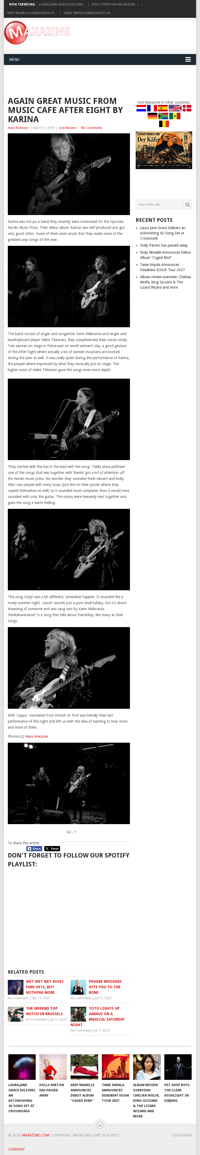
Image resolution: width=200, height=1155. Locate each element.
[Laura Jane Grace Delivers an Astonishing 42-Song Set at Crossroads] (22, 1067)
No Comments (91, 128)
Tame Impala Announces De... (88, 13)
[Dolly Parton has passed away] (53, 1067)
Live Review (67, 128)
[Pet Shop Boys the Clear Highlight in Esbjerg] (178, 1067)
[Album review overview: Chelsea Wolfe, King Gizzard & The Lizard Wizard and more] (147, 1067)
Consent (16, 1149)
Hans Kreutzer (18, 128)
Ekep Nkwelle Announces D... (31, 13)
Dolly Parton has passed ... (115, 4)
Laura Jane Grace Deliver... (62, 4)
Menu (14, 59)
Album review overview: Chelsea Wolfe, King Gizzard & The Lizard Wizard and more (165, 282)
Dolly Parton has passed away (164, 245)
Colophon (182, 1135)
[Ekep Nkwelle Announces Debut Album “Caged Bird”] (84, 1067)
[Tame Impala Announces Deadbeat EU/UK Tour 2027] (115, 1067)
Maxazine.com (35, 1135)
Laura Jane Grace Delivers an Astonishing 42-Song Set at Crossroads (162, 233)
